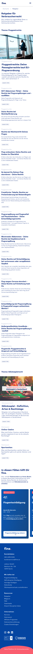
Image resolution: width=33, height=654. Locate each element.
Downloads (8, 603)
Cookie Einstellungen (11, 624)
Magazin (7, 599)
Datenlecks (8, 585)
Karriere (7, 615)
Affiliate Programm (11, 619)
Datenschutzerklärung (11, 622)
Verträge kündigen (10, 582)
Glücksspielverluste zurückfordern (16, 587)
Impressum (8, 617)
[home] (7, 3)
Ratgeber (7, 596)
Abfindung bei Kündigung (12, 580)
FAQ (5, 601)
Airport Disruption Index (12, 606)
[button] (30, 3)
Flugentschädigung (10, 578)
